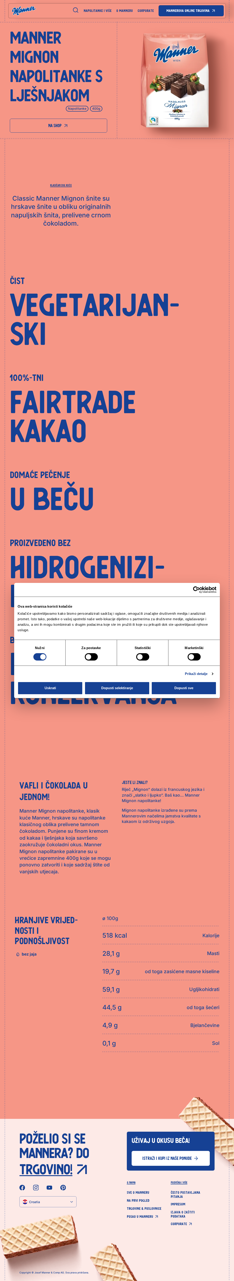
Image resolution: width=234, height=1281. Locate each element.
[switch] (91, 657)
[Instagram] (36, 1187)
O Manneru (124, 10)
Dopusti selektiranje (117, 688)
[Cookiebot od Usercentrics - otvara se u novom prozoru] (196, 589)
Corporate (146, 10)
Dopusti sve (183, 688)
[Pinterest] (63, 1187)
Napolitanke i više (98, 10)
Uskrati (50, 688)
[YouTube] (49, 1187)
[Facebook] (22, 1187)
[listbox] (47, 1201)
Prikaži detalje (196, 674)
